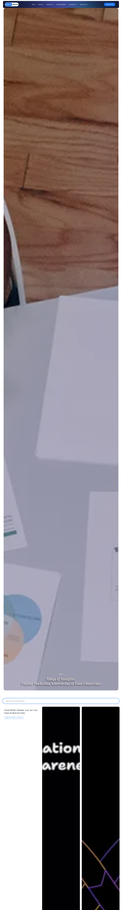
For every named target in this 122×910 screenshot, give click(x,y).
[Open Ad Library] (53, 4)
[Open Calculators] (76, 4)
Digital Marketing (9, 717)
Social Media (18, 717)
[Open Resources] (87, 4)
